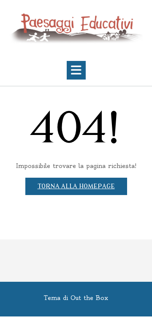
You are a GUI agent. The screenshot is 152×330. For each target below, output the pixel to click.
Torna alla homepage (76, 186)
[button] (76, 70)
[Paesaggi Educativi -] (76, 28)
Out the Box (89, 298)
